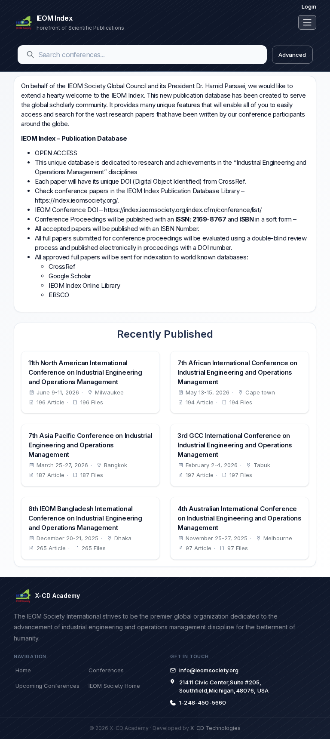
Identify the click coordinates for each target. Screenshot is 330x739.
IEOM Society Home (114, 685)
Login (309, 6)
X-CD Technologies (215, 728)
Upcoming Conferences (47, 685)
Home (23, 670)
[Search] (30, 55)
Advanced (292, 54)
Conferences (106, 670)
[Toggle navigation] (307, 22)
